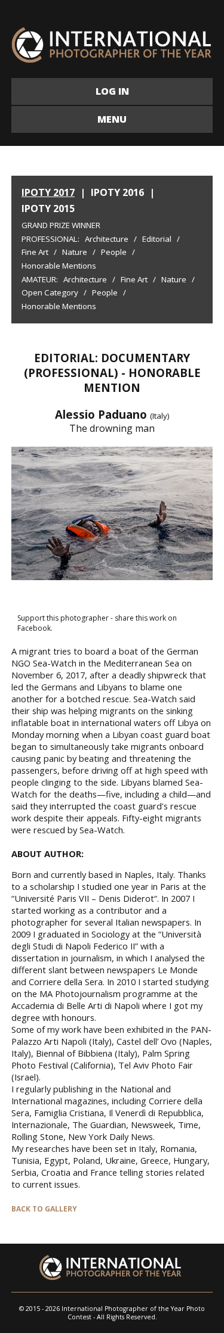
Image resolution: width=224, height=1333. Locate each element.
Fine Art (35, 252)
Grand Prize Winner (61, 225)
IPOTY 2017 (48, 192)
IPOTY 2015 (48, 208)
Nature (74, 252)
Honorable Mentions (59, 265)
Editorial (156, 238)
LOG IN (112, 91)
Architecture (106, 238)
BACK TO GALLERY (44, 1209)
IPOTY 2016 (117, 192)
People (114, 252)
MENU (112, 119)
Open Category (50, 292)
